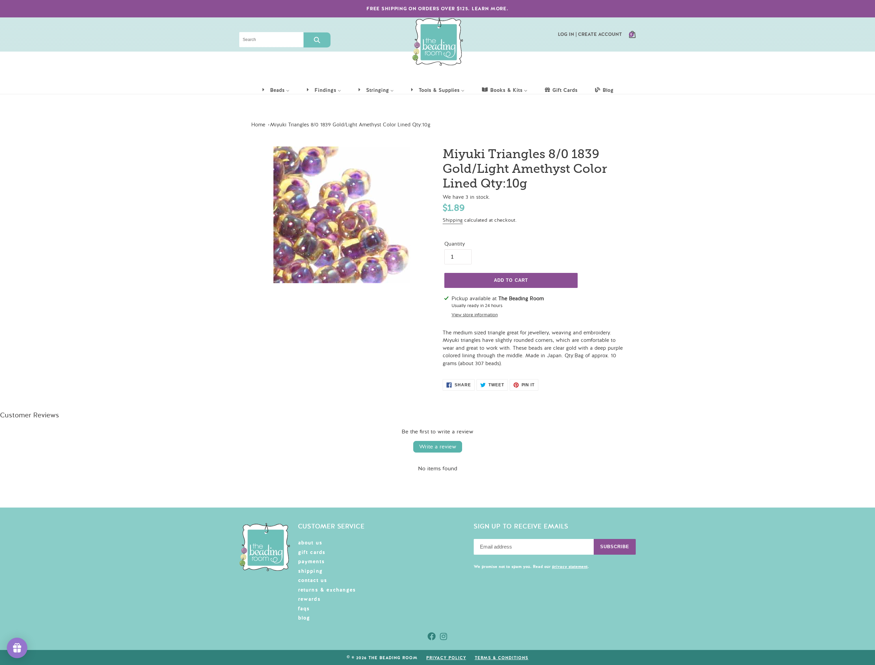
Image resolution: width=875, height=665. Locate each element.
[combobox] (271, 39)
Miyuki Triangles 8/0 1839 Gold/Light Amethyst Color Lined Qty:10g (350, 124)
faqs (304, 608)
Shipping (453, 220)
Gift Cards (312, 552)
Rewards (309, 599)
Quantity (454, 243)
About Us (310, 542)
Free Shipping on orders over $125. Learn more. (437, 8)
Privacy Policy (446, 658)
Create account (600, 34)
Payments (311, 561)
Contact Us (312, 580)
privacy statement (570, 566)
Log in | (567, 34)
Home (258, 124)
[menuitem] (275, 89)
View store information (475, 315)
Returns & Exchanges (327, 589)
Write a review (437, 447)
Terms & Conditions (501, 658)
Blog (304, 617)
